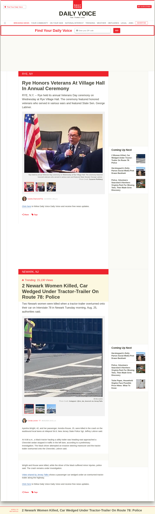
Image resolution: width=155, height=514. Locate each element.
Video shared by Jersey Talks (35, 475)
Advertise (141, 23)
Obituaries (113, 23)
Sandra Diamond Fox (35, 199)
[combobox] (14, 7)
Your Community (39, 23)
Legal (124, 23)
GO (116, 30)
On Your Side (56, 23)
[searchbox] (16, 7)
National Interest (74, 23)
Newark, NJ (30, 271)
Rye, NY (27, 73)
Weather (101, 23)
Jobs (131, 23)
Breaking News (21, 23)
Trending (90, 23)
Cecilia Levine (32, 421)
